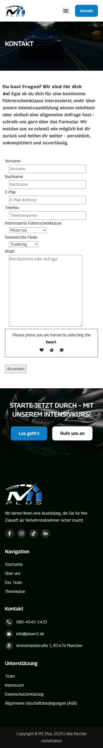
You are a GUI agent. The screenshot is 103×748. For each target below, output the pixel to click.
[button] (66, 11)
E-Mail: (10, 192)
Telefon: (12, 207)
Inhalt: (10, 251)
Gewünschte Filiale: (21, 237)
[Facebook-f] (9, 533)
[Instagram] (21, 533)
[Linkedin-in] (45, 533)
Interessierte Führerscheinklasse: (33, 223)
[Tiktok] (33, 533)
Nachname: (14, 176)
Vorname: (13, 161)
